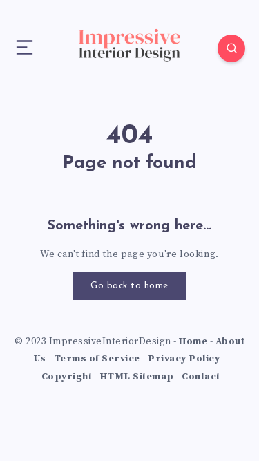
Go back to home (129, 285)
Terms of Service (97, 358)
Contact (201, 376)
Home (193, 341)
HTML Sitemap (137, 376)
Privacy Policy (184, 358)
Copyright (67, 376)
